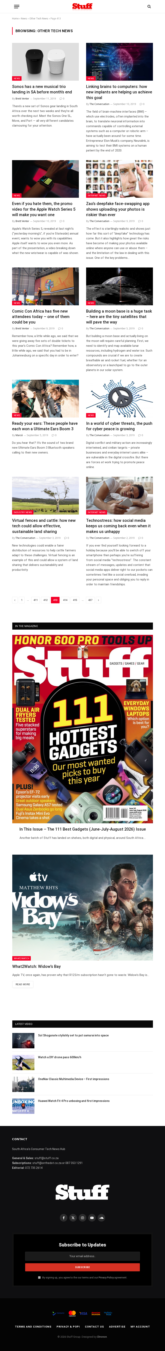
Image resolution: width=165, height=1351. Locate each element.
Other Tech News (38, 18)
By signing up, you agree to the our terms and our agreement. (84, 1277)
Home (15, 18)
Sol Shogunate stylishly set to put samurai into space (73, 1035)
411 (35, 600)
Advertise (117, 1326)
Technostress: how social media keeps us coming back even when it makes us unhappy (118, 526)
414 (65, 600)
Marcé (19, 435)
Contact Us (94, 1326)
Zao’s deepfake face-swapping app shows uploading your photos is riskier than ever (118, 209)
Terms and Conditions (33, 1326)
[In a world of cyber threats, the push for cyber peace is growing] (119, 399)
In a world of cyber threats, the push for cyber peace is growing (119, 426)
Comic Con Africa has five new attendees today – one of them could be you (41, 317)
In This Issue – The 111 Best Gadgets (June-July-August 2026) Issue (82, 829)
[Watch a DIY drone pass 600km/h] (23, 1062)
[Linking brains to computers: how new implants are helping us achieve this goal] (119, 62)
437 (90, 600)
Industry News (23, 512)
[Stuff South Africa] (82, 6)
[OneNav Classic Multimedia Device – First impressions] (23, 1084)
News (24, 18)
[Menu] (16, 6)
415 (75, 600)
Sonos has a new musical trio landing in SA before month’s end (42, 89)
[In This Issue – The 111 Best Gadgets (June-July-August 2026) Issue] (82, 729)
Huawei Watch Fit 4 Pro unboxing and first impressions (74, 1101)
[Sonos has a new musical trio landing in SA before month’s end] (45, 62)
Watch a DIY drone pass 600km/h (59, 1057)
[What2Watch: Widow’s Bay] (82, 908)
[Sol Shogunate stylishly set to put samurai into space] (23, 1040)
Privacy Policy (106, 1277)
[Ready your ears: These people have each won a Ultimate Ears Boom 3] (45, 399)
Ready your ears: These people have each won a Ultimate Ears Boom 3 (45, 426)
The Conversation (99, 104)
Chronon (102, 1336)
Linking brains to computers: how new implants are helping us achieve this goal (119, 92)
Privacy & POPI (68, 1326)
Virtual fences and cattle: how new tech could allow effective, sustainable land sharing (44, 526)
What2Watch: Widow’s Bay (36, 966)
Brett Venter (22, 98)
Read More (23, 984)
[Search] (149, 6)
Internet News (96, 195)
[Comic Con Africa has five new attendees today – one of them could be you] (45, 286)
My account (140, 1326)
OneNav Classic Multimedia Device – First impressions (73, 1079)
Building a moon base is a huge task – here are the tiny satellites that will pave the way (119, 317)
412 (45, 600)
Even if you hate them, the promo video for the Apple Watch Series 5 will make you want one (43, 209)
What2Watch (21, 958)
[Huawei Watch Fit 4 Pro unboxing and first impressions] (23, 1106)
